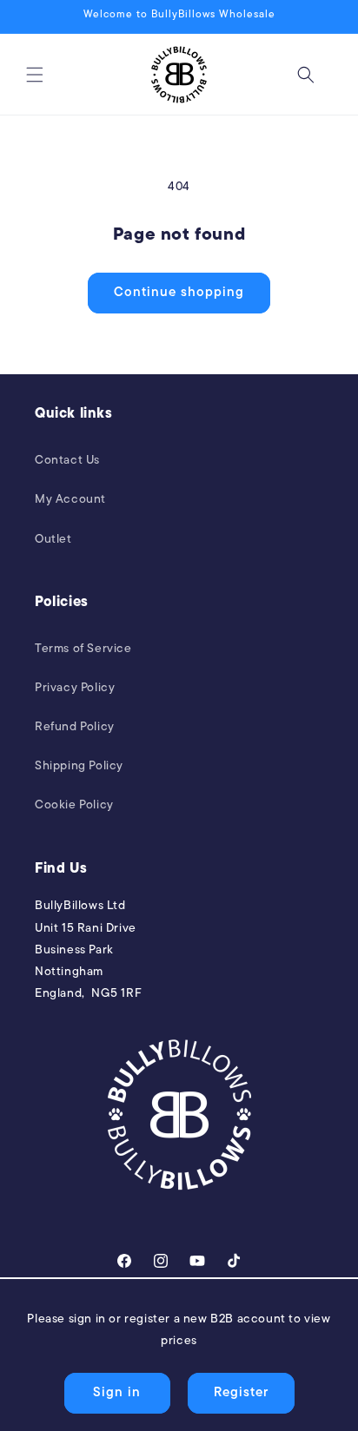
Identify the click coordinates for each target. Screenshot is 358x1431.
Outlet (53, 539)
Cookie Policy (74, 805)
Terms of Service (83, 649)
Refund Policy (75, 727)
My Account (70, 499)
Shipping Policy (79, 766)
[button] (35, 75)
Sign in (117, 1393)
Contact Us (67, 460)
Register (241, 1393)
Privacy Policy (75, 688)
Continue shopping (179, 293)
